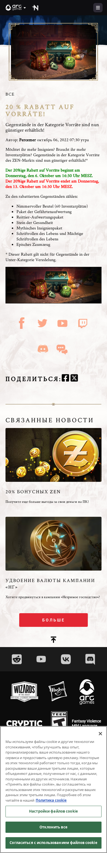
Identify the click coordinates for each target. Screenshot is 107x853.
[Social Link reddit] (17, 659)
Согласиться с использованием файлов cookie (53, 842)
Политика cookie (51, 800)
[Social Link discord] (90, 659)
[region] (53, 789)
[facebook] (65, 378)
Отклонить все (53, 827)
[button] (15, 7)
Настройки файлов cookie (53, 811)
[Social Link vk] (66, 659)
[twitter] (74, 378)
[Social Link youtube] (41, 659)
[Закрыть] (100, 734)
